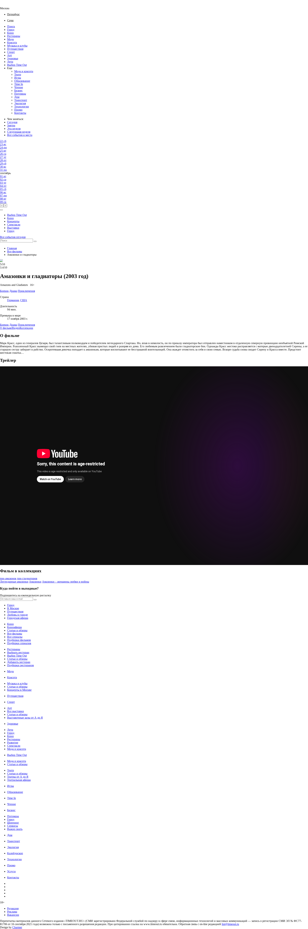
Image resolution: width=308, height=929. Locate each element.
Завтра (11, 125)
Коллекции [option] (26, 327)
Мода (10, 39)
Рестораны (13, 36)
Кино (10, 32)
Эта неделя (13, 128)
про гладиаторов (27, 578)
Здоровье (12, 58)
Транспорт (20, 100)
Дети (10, 61)
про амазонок (8, 578)
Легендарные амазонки (14, 581)
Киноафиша (14, 627)
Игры (17, 77)
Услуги (11, 871)
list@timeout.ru (230, 924)
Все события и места (19, 135)
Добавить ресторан (18, 662)
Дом (16, 96)
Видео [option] (16, 327)
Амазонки (35, 581)
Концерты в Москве (19, 689)
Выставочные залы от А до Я (25, 717)
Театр (17, 74)
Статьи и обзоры (17, 630)
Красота (12, 42)
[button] (1, 209)
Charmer (17, 927)
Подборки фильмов (19, 640)
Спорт (11, 52)
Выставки (13, 227)
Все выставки (15, 711)
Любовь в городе (17, 614)
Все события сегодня (12, 237)
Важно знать (14, 829)
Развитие (12, 742)
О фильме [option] (6, 327)
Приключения (26, 324)
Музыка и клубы (17, 45)
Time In (18, 84)
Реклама (12, 911)
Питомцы (20, 93)
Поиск (11, 26)
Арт (9, 55)
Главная (12, 248)
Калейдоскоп (15, 853)
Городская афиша (17, 617)
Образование (22, 80)
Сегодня (12, 122)
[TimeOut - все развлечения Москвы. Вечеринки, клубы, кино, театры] (8, 5)
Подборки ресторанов (20, 665)
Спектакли (13, 224)
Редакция (13, 908)
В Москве (13, 608)
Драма (13, 324)
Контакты (20, 112)
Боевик (4, 324)
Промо (18, 109)
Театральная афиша (19, 779)
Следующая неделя (18, 131)
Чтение (18, 87)
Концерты (13, 221)
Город (10, 29)
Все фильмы (14, 251)
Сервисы (12, 825)
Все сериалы (14, 636)
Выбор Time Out (17, 64)
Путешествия (15, 48)
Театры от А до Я (17, 776)
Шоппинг (13, 822)
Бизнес (18, 90)
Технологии (21, 106)
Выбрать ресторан (18, 652)
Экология (20, 103)
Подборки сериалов (19, 643)
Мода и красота (23, 71)
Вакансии (13, 914)
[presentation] (2, 205)
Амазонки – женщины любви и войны (65, 581)
